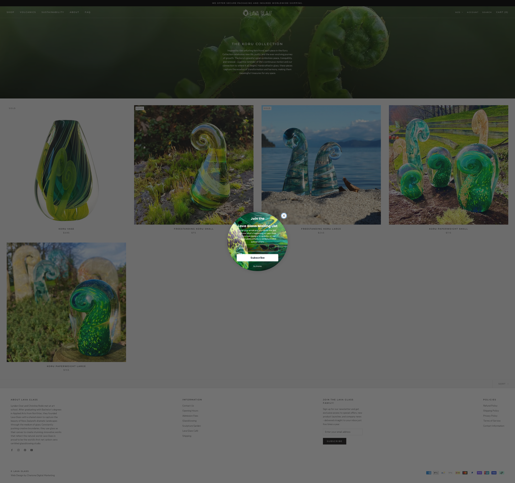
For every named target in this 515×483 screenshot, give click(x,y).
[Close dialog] (284, 215)
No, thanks (257, 266)
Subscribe (258, 258)
